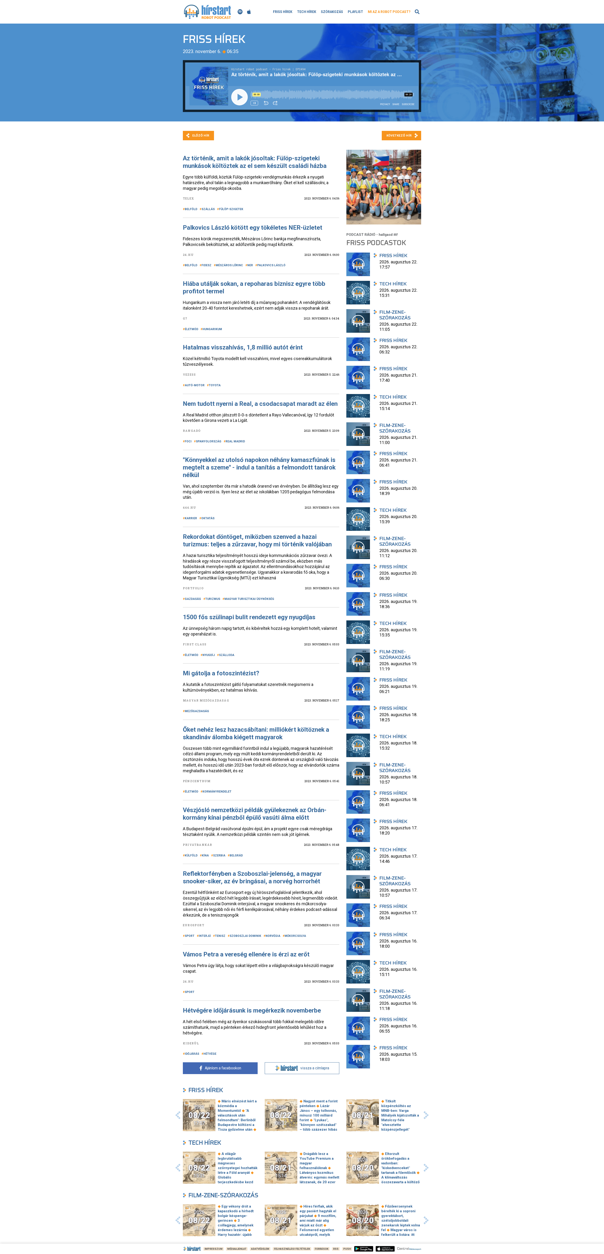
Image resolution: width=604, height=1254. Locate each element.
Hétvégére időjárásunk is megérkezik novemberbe (252, 1010)
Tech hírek (306, 12)
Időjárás (192, 1053)
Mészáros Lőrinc (229, 265)
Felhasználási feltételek (292, 1248)
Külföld (191, 855)
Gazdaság (193, 599)
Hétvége (209, 1053)
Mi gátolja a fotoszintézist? (221, 673)
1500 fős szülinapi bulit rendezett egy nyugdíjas (249, 617)
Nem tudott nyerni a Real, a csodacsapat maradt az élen (260, 403)
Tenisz (220, 936)
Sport (189, 936)
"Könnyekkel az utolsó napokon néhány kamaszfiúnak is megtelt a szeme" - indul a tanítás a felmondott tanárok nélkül (259, 467)
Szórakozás (332, 12)
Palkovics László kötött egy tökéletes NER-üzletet (252, 227)
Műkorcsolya (295, 936)
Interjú (205, 936)
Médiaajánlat (236, 1248)
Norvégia (272, 936)
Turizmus (212, 599)
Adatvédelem (260, 1248)
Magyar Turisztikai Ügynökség (249, 599)
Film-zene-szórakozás (223, 1195)
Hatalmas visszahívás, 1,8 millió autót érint (243, 347)
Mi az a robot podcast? (389, 12)
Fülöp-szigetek (231, 209)
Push (347, 1248)
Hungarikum (212, 329)
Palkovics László (271, 265)
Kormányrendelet (216, 791)
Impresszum (213, 1248)
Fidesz (206, 265)
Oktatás (207, 518)
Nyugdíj (208, 655)
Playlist (355, 12)
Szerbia (219, 855)
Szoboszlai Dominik (245, 936)
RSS (336, 1248)
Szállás (208, 209)
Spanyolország (208, 441)
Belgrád (236, 855)
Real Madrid (235, 441)
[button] (178, 1115)
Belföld (191, 209)
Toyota (215, 385)
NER (250, 265)
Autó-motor (195, 385)
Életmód (191, 329)
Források (321, 1248)
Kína (205, 855)
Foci (188, 441)
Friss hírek (282, 12)
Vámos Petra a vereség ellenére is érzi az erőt (246, 954)
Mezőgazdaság (197, 711)
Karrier (191, 518)
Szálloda (226, 655)
